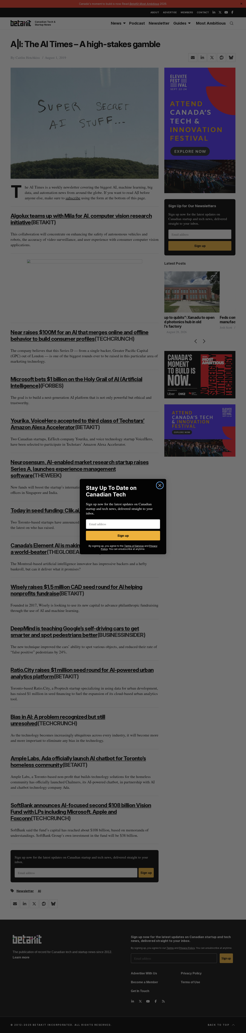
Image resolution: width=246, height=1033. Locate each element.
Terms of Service (134, 545)
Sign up (123, 536)
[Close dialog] (159, 485)
